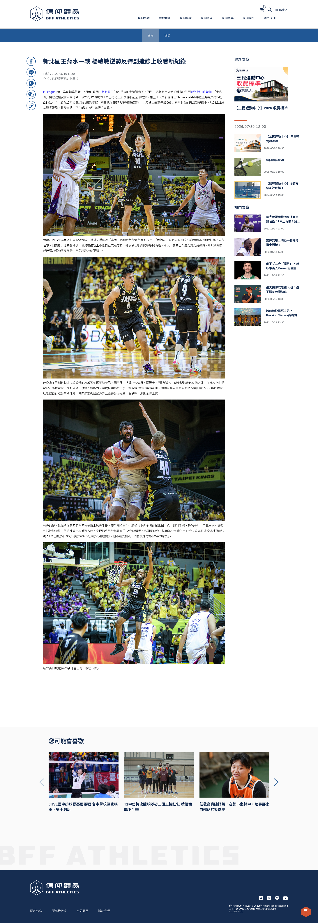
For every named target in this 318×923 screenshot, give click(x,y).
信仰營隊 (207, 18)
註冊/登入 (281, 10)
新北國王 (107, 92)
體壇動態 (165, 18)
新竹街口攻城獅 (201, 92)
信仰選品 (249, 18)
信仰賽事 (228, 18)
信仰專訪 (144, 18)
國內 (150, 35)
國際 (167, 35)
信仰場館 (186, 18)
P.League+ (50, 92)
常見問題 (82, 910)
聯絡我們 (104, 910)
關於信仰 (269, 18)
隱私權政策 (59, 910)
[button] (276, 782)
